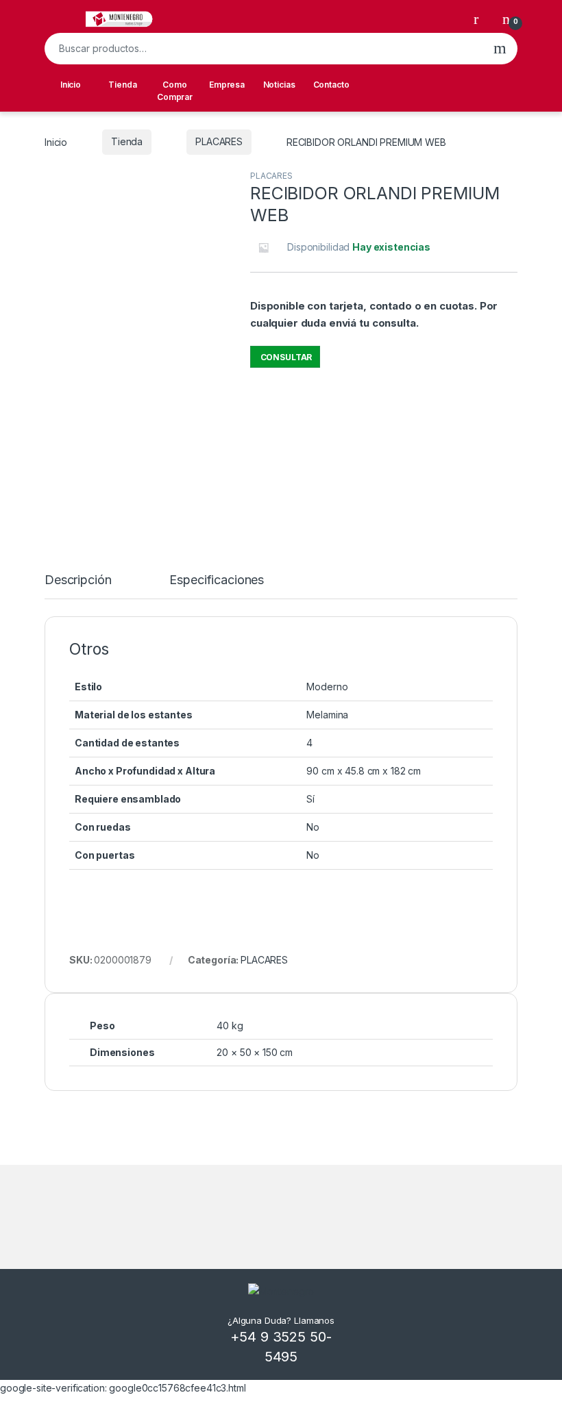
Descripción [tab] (78, 580)
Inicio (70, 84)
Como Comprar (175, 90)
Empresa (227, 84)
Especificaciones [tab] (216, 580)
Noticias (279, 84)
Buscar (499, 48)
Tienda (122, 84)
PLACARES (219, 141)
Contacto (331, 84)
